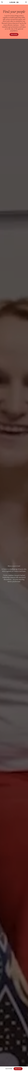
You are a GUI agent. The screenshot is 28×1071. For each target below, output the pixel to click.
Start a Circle (14, 34)
